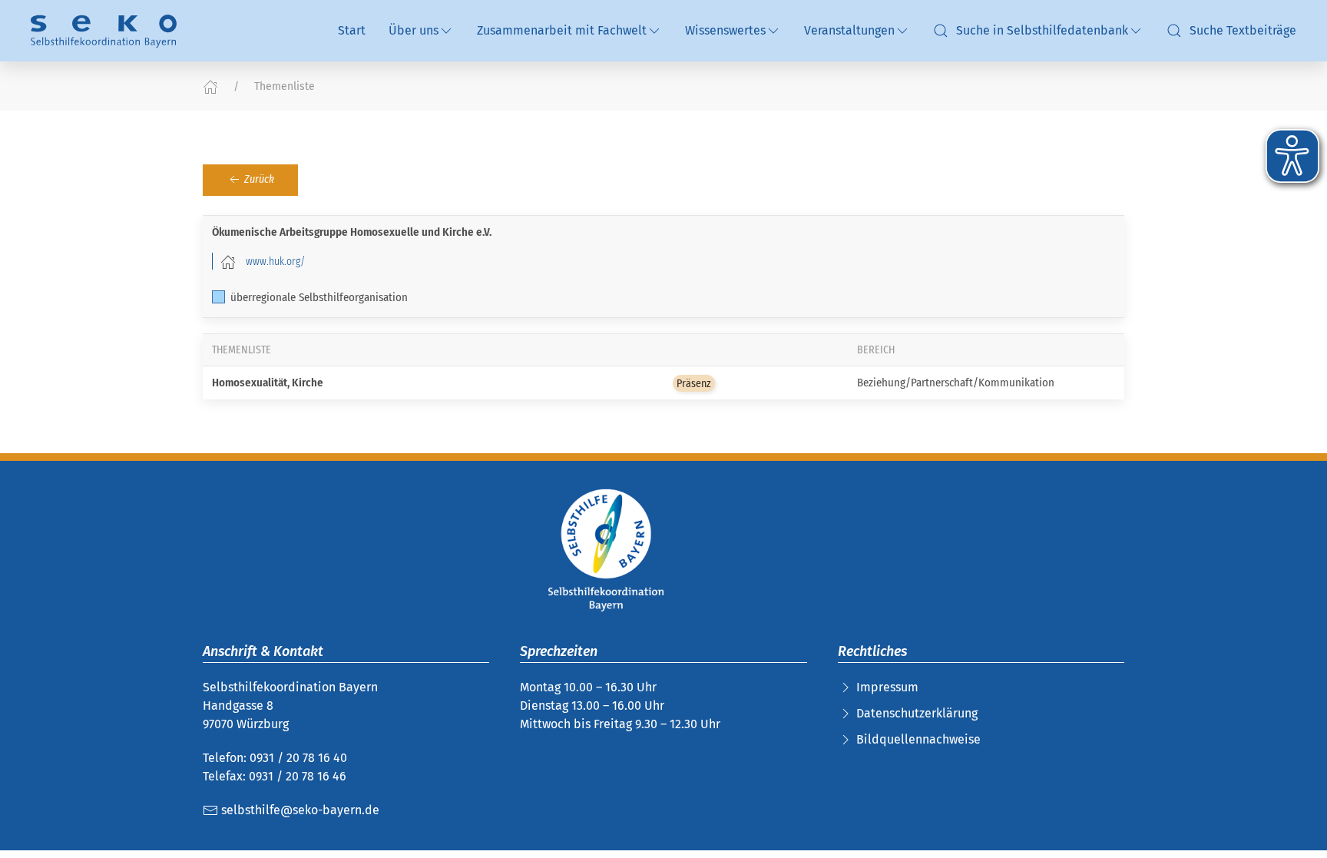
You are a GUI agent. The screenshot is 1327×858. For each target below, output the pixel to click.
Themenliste (284, 86)
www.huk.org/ (275, 261)
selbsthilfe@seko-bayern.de (298, 810)
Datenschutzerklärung (917, 713)
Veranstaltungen (849, 30)
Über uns (413, 30)
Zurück (258, 179)
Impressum (887, 687)
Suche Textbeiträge (1243, 30)
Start (352, 30)
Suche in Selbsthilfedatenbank (1042, 30)
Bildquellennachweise (918, 739)
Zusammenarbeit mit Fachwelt (562, 30)
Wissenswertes (725, 30)
